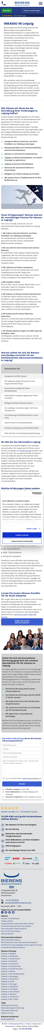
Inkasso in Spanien (8, 994)
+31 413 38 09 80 (12, 900)
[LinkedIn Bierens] (2, 912)
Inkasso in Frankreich (9, 964)
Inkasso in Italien (8, 971)
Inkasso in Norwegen (9, 976)
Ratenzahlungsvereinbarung (12, 1008)
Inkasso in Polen (7, 981)
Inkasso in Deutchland (10, 918)
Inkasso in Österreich (9, 979)
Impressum (37, 1024)
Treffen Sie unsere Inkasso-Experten (22, 622)
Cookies (28, 1024)
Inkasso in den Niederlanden (12, 974)
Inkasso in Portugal (9, 984)
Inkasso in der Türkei (9, 999)
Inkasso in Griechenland (11, 966)
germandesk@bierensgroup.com (18, 902)
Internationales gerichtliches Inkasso (16, 926)
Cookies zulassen (22, 535)
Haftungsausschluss (16, 1024)
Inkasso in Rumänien (9, 986)
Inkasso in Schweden (9, 989)
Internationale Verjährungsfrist (14, 928)
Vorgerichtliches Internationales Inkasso (17, 923)
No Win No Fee (26, 451)
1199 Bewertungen (19, 16)
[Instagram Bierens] (6, 912)
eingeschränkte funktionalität (22, 541)
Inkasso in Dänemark (9, 956)
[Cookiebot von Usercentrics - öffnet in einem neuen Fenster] (32, 493)
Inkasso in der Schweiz (10, 991)
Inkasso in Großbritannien (12, 969)
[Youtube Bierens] (13, 912)
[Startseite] (22, 4)
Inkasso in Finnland (9, 961)
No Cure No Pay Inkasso (11, 931)
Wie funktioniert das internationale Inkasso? (19, 942)
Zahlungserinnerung (9, 1005)
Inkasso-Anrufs (7, 1013)
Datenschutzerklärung (30, 778)
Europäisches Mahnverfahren (13, 947)
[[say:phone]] (3, 3)
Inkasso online (7, 921)
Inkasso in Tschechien (10, 997)
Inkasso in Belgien (8, 953)
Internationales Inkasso (10, 940)
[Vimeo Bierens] (9, 912)
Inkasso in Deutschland (10, 958)
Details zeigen (32, 529)
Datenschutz (10, 1026)
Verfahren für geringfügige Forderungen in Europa (21, 945)
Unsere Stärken (7, 934)
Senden (22, 784)
